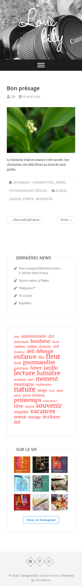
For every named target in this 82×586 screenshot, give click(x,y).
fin (41, 357)
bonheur (41, 341)
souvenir (49, 405)
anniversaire (33, 336)
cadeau (19, 347)
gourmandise (39, 362)
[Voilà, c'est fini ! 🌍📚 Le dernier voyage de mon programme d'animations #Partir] (59, 502)
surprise (21, 412)
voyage (34, 417)
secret (29, 407)
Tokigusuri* (27, 288)
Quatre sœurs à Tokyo (34, 280)
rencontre (50, 401)
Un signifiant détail (28, 191)
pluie (17, 395)
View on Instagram (41, 520)
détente (45, 351)
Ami (16, 336)
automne (21, 342)
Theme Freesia (49, 575)
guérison (21, 368)
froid (17, 363)
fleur (61, 191)
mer (31, 380)
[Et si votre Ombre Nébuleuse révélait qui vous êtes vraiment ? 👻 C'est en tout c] (59, 464)
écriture (51, 417)
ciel (56, 346)
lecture (24, 373)
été (17, 422)
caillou (32, 347)
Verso (66, 220)
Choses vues (43, 182)
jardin (15, 199)
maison (20, 379)
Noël (52, 390)
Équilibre (25, 303)
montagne (24, 384)
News (60, 182)
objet (59, 390)
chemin (44, 347)
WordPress (43, 580)
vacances (42, 411)
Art (51, 336)
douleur (19, 352)
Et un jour (26, 295)
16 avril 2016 (31, 97)
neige (42, 390)
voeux (20, 417)
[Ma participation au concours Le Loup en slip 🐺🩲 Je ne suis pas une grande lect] (22, 483)
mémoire (43, 385)
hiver (36, 368)
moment (47, 379)
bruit (55, 342)
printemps (27, 400)
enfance (25, 356)
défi (30, 351)
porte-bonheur (37, 199)
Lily (12, 97)
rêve (18, 406)
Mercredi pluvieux (24, 220)
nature (25, 389)
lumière (49, 373)
